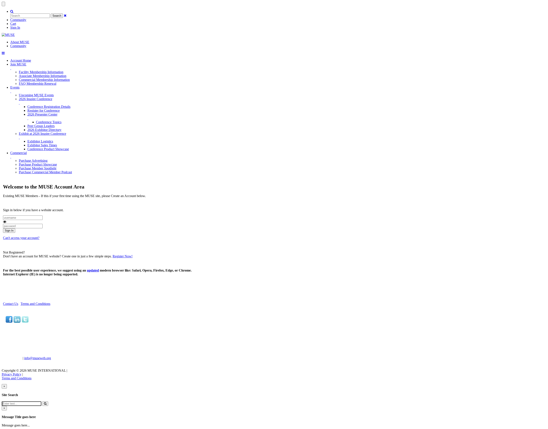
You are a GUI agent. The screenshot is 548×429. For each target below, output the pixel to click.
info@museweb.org (37, 358)
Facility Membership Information (41, 72)
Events (14, 87)
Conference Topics (48, 122)
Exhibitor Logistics (40, 141)
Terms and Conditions (35, 304)
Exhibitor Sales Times (42, 145)
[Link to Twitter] (25, 322)
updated (93, 270)
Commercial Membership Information (44, 80)
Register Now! (123, 256)
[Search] (45, 403)
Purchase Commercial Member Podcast (45, 172)
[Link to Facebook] (9, 322)
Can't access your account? (21, 238)
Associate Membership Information (42, 76)
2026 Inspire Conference (35, 99)
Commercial (18, 153)
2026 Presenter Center (42, 114)
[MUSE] (8, 35)
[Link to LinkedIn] (17, 322)
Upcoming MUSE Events (36, 95)
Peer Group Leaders (41, 126)
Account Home (20, 60)
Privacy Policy (11, 374)
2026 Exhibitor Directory (44, 130)
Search (56, 15)
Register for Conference (43, 110)
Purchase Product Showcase (38, 164)
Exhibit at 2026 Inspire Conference (42, 133)
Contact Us (10, 304)
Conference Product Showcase (48, 149)
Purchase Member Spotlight (37, 168)
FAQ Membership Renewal (37, 83)
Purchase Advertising (33, 160)
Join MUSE (18, 64)
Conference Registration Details (48, 106)
